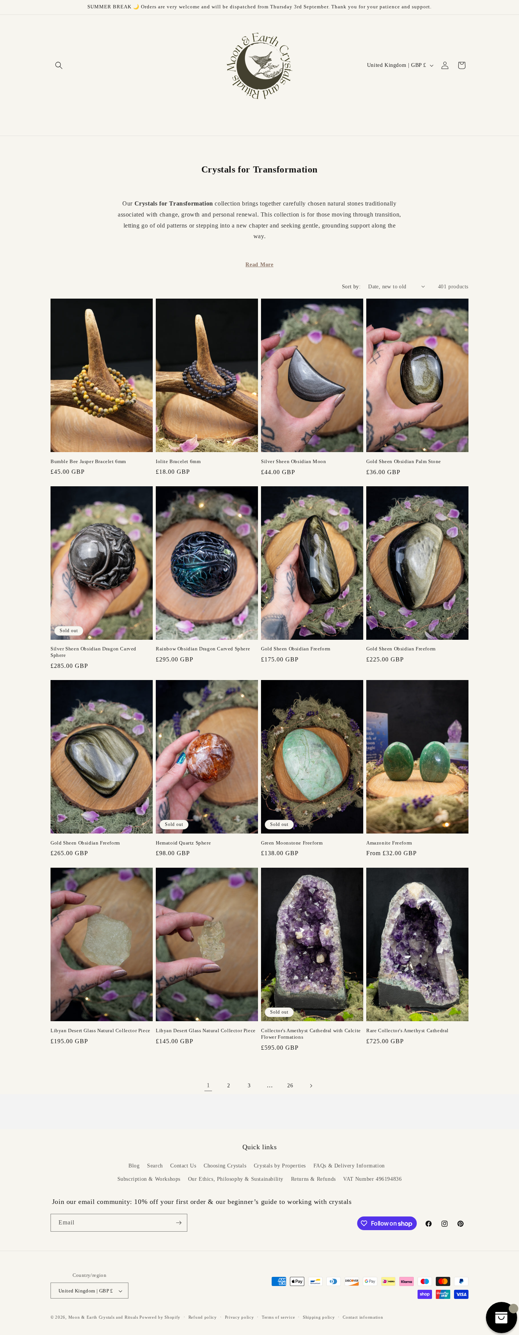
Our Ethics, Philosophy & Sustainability (235, 1179)
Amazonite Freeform (389, 843)
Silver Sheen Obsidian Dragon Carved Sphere (93, 652)
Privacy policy (239, 1317)
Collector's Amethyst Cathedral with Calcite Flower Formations (311, 1033)
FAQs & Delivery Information (349, 1166)
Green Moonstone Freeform (292, 843)
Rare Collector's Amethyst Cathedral (407, 1030)
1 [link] (208, 1085)
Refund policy (202, 1317)
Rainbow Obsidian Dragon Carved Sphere (203, 649)
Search (155, 1166)
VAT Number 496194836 (372, 1179)
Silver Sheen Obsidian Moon (293, 461)
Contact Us (183, 1166)
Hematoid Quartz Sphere (183, 843)
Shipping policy (319, 1317)
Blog (133, 1166)
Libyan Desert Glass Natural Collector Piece (100, 1030)
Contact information (363, 1317)
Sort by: (351, 286)
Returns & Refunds (313, 1179)
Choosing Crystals (225, 1166)
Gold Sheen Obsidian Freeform (296, 649)
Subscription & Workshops (148, 1179)
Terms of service (278, 1317)
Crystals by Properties (280, 1166)
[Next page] (310, 1085)
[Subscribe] (178, 1223)
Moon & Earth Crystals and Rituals (103, 1317)
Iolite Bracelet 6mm (178, 461)
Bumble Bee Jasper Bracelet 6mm (88, 461)
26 (290, 1085)
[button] (59, 65)
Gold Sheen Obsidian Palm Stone (403, 461)
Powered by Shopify (159, 1317)
